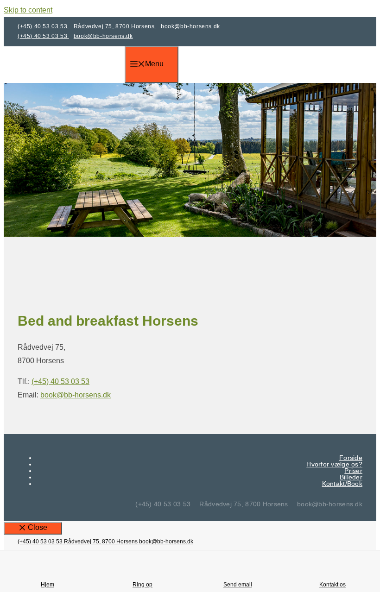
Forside (350, 457)
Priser (353, 470)
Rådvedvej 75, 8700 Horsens (115, 26)
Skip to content (28, 10)
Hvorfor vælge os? (334, 464)
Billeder (351, 477)
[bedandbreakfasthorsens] (71, 76)
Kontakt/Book (342, 483)
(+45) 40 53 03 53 (43, 26)
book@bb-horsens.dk (190, 26)
